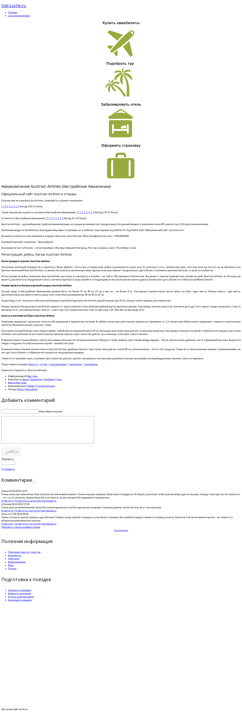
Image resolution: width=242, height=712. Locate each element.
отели (43, 364)
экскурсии (75, 364)
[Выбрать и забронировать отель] (121, 138)
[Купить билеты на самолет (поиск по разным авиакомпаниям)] (121, 39)
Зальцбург (36, 379)
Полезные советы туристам (24, 552)
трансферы (91, 364)
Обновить (7, 458)
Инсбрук (49, 379)
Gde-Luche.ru (13, 5)
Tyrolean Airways (45, 386)
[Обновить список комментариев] (34, 480)
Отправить (8, 469)
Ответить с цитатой (27, 500)
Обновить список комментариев (20, 527)
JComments (121, 530)
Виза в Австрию (17, 382)
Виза (10, 565)
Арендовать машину (20, 600)
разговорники (58, 364)
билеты (32, 364)
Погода (12, 568)
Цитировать (48, 500)
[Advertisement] (100, 627)
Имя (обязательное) (50, 411)
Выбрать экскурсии (19, 593)
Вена (25, 379)
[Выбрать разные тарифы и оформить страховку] (121, 179)
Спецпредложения (19, 15)
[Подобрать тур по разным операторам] (121, 97)
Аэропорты (14, 555)
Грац (59, 379)
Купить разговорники (21, 596)
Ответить (7, 500)
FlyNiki (30, 386)
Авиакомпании (16, 561)
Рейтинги (13, 558)
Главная (12, 12)
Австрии (32, 376)
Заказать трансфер (19, 590)
